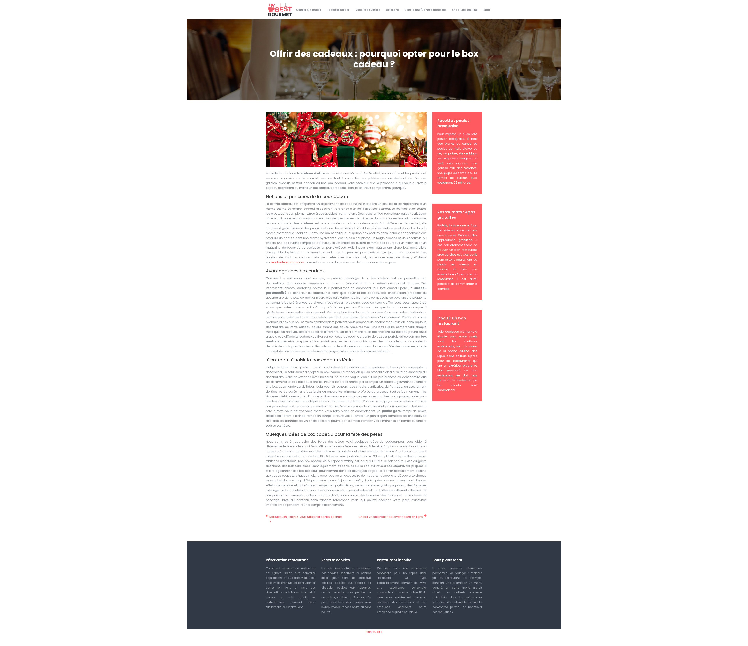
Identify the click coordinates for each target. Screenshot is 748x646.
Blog (486, 10)
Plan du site (374, 632)
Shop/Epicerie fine (465, 10)
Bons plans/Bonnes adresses (425, 10)
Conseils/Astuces (308, 10)
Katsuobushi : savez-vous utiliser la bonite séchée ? (305, 519)
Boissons (392, 10)
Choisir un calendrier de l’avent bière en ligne (390, 517)
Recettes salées (338, 10)
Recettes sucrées (367, 10)
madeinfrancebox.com (288, 262)
